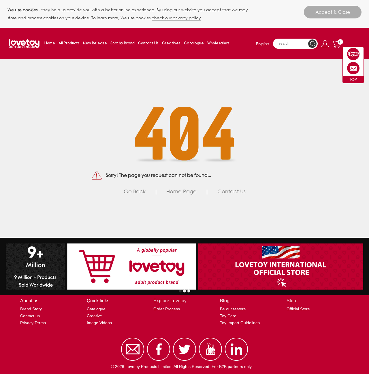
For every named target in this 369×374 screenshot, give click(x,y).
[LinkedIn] (236, 361)
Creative (94, 315)
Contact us (30, 315)
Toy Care (228, 315)
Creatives (171, 43)
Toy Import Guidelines (240, 322)
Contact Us (148, 43)
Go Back (135, 191)
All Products (69, 43)
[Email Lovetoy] (353, 68)
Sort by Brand (122, 43)
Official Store (298, 309)
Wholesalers (218, 43)
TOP (353, 79)
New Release (95, 43)
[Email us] (132, 361)
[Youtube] (210, 361)
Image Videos (99, 322)
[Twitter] (184, 361)
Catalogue (194, 43)
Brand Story (31, 309)
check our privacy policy (176, 17)
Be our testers (233, 309)
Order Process (166, 309)
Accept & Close (332, 12)
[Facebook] (158, 361)
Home (49, 43)
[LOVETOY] (353, 54)
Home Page (181, 191)
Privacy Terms (33, 322)
